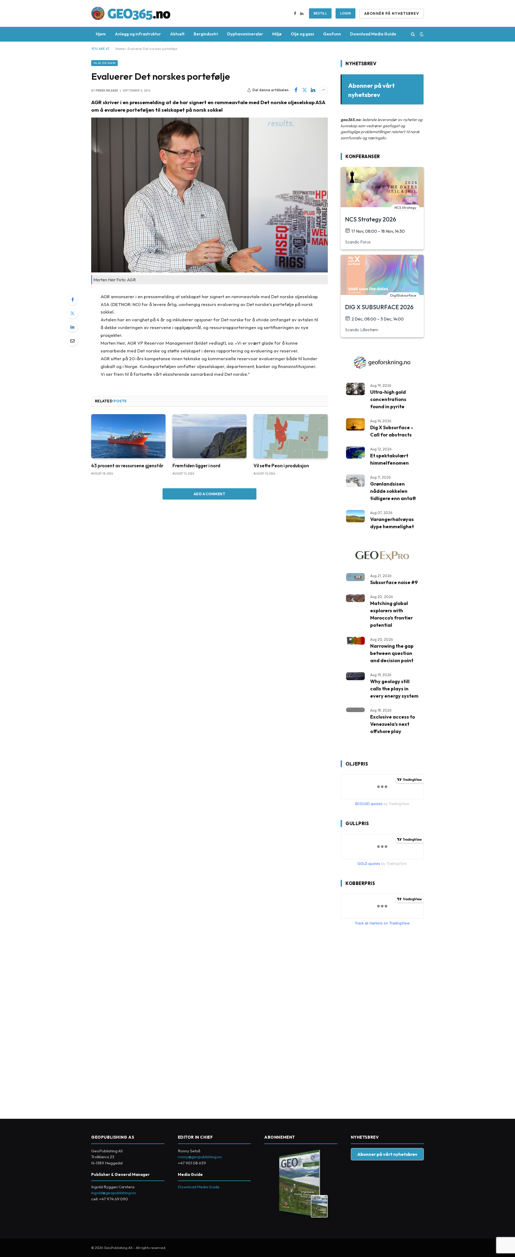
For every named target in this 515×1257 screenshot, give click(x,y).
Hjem (101, 34)
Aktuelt (177, 34)
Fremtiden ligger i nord (196, 465)
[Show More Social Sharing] (323, 90)
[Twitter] (72, 313)
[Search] (413, 34)
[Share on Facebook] (296, 90)
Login (345, 13)
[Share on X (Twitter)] (304, 90)
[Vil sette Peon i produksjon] (290, 436)
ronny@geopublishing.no (200, 1156)
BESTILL (320, 13)
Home (120, 49)
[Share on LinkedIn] (313, 90)
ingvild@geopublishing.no (113, 1192)
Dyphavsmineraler (245, 34)
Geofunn (332, 34)
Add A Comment (209, 494)
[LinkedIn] (72, 327)
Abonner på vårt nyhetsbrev (387, 1154)
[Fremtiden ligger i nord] (209, 436)
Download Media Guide (373, 34)
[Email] (72, 340)
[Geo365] (131, 13)
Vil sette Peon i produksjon (281, 465)
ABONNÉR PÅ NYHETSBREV (391, 13)
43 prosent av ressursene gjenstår (127, 465)
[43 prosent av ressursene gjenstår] (128, 436)
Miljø (277, 34)
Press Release (107, 90)
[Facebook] (72, 299)
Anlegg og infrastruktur (138, 34)
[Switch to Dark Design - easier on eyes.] (421, 34)
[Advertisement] (381, 1020)
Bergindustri (206, 34)
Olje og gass (302, 34)
